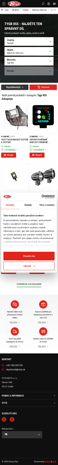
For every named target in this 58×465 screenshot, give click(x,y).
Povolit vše (29, 256)
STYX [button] (4, 403)
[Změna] (22, 434)
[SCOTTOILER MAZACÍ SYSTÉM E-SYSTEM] (14, 118)
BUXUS (48, 461)
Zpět (2, 10)
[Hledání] (43, 3)
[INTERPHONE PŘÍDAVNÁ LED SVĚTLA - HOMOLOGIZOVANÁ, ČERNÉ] (43, 178)
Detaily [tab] (28, 205)
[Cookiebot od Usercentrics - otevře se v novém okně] (42, 197)
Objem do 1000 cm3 (39, 10)
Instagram (4, 419)
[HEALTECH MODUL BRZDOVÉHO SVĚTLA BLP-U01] (14, 178)
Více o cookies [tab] (47, 205)
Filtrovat (45, 87)
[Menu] (4, 3)
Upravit (27, 265)
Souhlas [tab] (10, 205)
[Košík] (54, 3)
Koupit (10, 155)
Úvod (6, 10)
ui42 (54, 461)
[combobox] (14, 87)
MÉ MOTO (15, 10)
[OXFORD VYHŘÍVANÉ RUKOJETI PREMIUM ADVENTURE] (43, 118)
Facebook (12, 419)
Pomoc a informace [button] (13, 396)
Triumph (26, 10)
